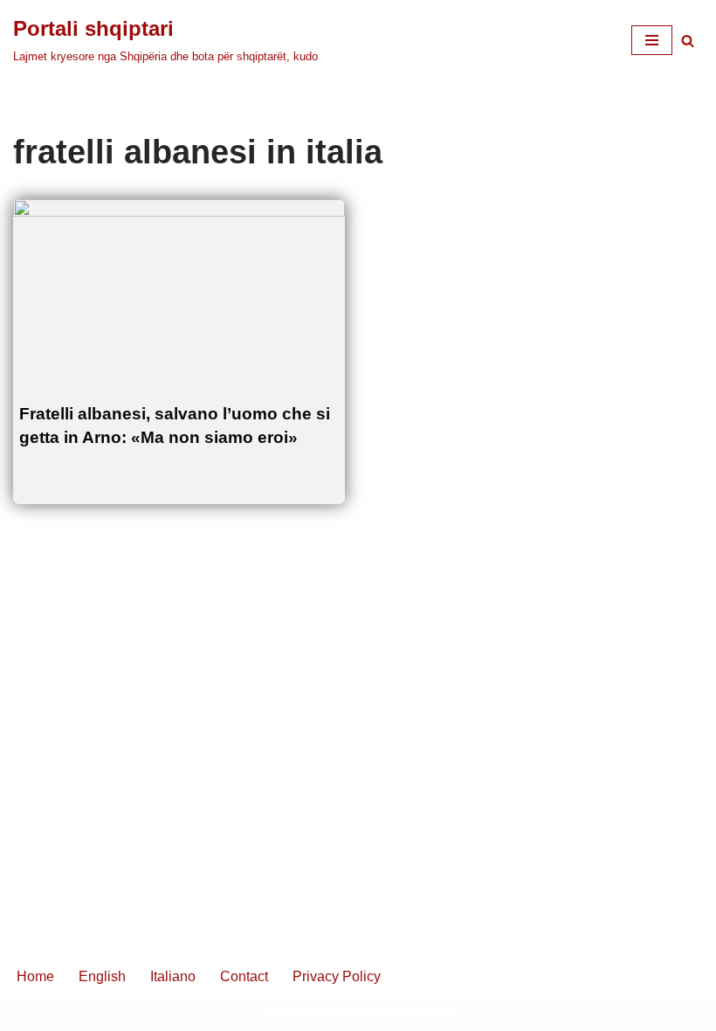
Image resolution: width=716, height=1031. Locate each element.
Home (35, 976)
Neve (279, 1012)
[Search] (687, 40)
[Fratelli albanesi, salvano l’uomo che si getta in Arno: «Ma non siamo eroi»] (179, 292)
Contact (244, 976)
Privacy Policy (337, 976)
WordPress (418, 1012)
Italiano (173, 976)
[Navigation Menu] (651, 40)
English (102, 976)
